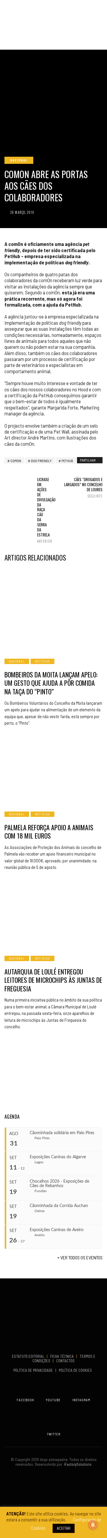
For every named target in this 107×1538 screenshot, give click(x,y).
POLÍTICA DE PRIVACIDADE (33, 1370)
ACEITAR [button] (63, 1528)
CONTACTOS (65, 1360)
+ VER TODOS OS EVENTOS (80, 1257)
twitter (53, 1434)
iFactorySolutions (77, 1464)
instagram (81, 1400)
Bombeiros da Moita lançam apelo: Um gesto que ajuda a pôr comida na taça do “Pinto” (50, 683)
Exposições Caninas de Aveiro (57, 1230)
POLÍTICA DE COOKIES (76, 1370)
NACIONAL (18, 160)
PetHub (67, 461)
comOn (15, 461)
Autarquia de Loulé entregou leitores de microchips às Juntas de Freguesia (53, 980)
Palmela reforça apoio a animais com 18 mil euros (48, 832)
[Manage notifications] (93, 1525)
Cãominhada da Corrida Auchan (59, 1206)
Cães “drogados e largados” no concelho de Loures (83, 487)
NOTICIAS (42, 661)
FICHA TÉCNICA (62, 1356)
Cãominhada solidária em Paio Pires (62, 1133)
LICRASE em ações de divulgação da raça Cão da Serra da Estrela (40, 510)
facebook (25, 1400)
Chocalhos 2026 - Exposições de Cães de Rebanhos (59, 1183)
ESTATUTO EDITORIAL (28, 1356)
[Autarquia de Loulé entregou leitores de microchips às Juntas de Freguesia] (53, 914)
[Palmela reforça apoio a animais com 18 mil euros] (53, 769)
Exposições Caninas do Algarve (58, 1157)
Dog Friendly (41, 461)
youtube (53, 1400)
